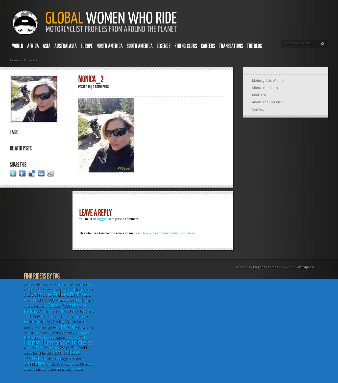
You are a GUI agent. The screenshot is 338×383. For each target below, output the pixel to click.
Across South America (74, 289)
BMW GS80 (40, 306)
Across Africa (33, 285)
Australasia (65, 46)
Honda (70, 326)
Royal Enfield (41, 353)
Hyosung (55, 333)
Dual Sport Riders (37, 316)
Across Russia (45, 289)
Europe (87, 46)
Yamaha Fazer (55, 364)
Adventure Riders (46, 294)
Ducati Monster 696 (75, 316)
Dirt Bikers (81, 311)
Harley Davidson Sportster (42, 328)
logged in (104, 219)
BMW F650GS (46, 300)
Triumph (47, 358)
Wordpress (306, 267)
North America (110, 46)
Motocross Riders (36, 347)
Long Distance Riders (58, 342)
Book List (259, 95)
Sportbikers (65, 352)
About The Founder (267, 102)
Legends (163, 46)
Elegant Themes (265, 267)
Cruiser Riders (54, 311)
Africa (33, 46)
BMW (76, 294)
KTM (80, 337)
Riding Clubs (185, 46)
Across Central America (59, 285)
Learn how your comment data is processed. (165, 233)
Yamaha (34, 363)
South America (140, 46)
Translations (231, 46)
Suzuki (31, 358)
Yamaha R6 (74, 364)
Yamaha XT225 (75, 369)
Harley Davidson (67, 321)
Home (14, 60)
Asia (46, 46)
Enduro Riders (37, 321)
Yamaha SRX (39, 369)
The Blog (254, 46)
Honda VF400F (39, 333)
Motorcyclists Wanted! (268, 81)
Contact (258, 109)
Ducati (56, 316)
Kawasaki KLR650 (60, 338)
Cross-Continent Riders (55, 308)
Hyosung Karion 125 (76, 333)
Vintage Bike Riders (70, 359)
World (17, 46)
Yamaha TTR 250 (56, 369)
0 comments (101, 87)
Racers (54, 347)
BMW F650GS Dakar (72, 300)
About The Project (266, 88)
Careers (208, 46)
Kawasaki (34, 337)
